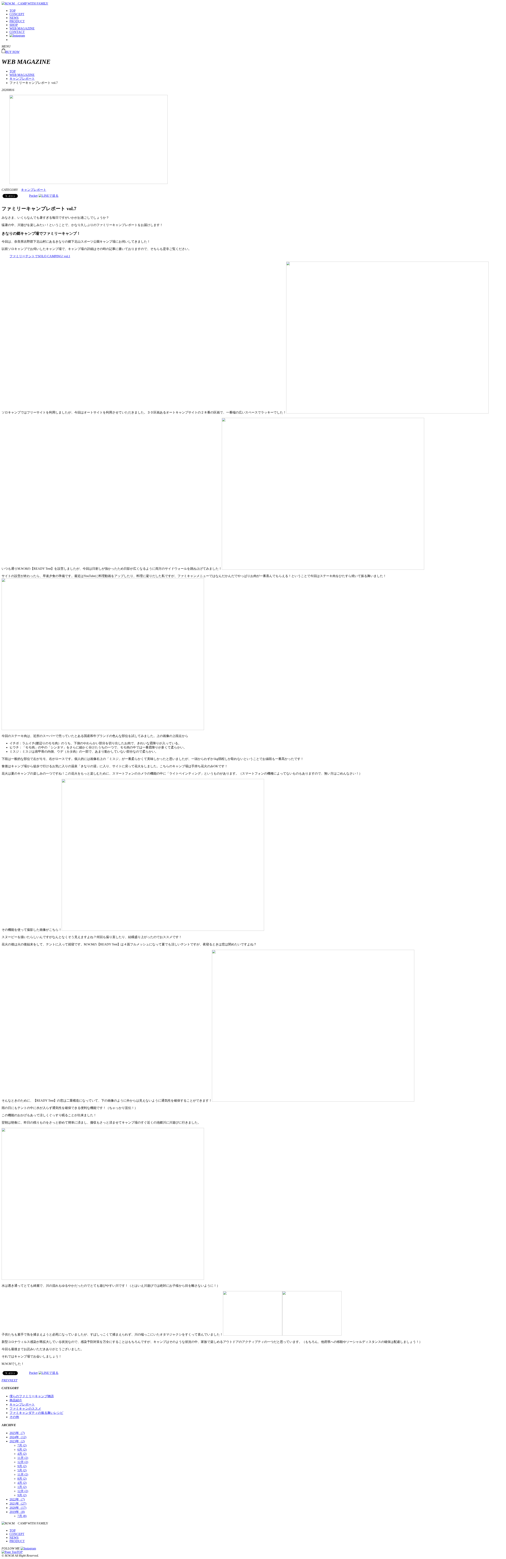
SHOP (13, 24)
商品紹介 (15, 1400)
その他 (14, 1417)
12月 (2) (22, 1462)
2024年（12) (17, 1437)
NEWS (14, 17)
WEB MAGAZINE (22, 28)
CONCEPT (16, 14)
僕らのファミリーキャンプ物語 (31, 1396)
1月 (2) (21, 1487)
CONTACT (17, 32)
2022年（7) (17, 1499)
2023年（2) (17, 1441)
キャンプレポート (22, 78)
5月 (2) (21, 1470)
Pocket (33, 195)
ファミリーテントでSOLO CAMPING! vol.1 (39, 256)
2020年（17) (17, 1507)
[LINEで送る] (49, 195)
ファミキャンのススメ (25, 1408)
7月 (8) (21, 1516)
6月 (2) (21, 1449)
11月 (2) (22, 1458)
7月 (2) (21, 1445)
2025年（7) (17, 1433)
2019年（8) (17, 1512)
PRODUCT (17, 21)
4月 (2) (21, 1453)
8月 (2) (21, 1478)
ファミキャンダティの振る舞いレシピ (36, 1412)
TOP (12, 10)
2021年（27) (17, 1503)
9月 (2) (21, 1466)
